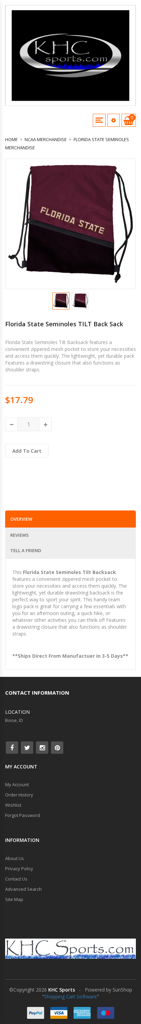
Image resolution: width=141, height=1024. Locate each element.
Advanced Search (23, 889)
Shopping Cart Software (70, 996)
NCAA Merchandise (46, 139)
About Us (14, 858)
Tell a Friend (25, 550)
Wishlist (13, 805)
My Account (17, 784)
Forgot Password (22, 815)
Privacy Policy (19, 868)
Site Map (14, 899)
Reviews (19, 535)
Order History (19, 795)
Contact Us (16, 879)
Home (11, 139)
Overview (21, 519)
